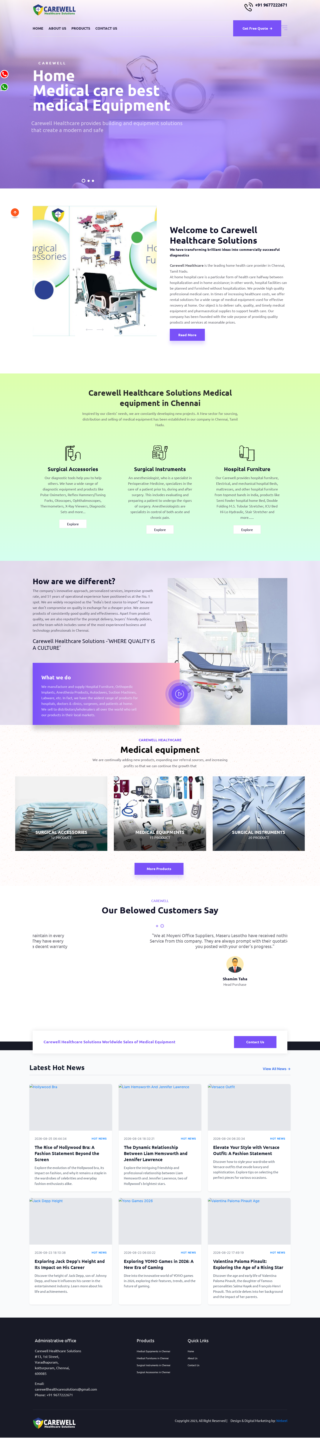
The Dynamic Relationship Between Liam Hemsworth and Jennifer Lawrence (155, 1153)
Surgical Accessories (73, 469)
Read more (187, 335)
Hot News (99, 1138)
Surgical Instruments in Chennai (153, 1365)
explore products (61, 137)
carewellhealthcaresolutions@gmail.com (66, 1389)
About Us (57, 28)
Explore (73, 524)
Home (38, 28)
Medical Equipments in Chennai (153, 1351)
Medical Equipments (159, 810)
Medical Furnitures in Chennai (153, 1358)
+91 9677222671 (271, 5)
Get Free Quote (255, 28)
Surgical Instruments (160, 469)
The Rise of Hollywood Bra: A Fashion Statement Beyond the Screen (67, 1153)
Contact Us (106, 28)
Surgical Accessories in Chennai (153, 1372)
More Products (159, 868)
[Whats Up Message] (4, 86)
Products (80, 28)
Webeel (281, 1420)
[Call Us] (4, 73)
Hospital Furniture (247, 469)
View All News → (277, 1069)
